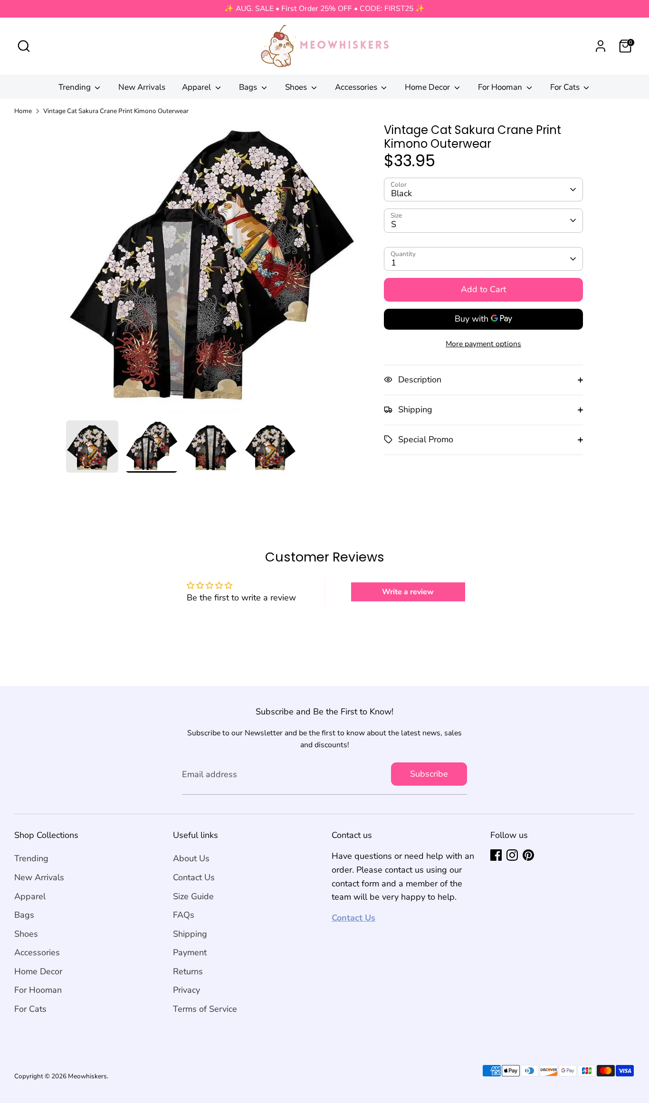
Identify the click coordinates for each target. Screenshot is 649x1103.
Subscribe (429, 774)
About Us (191, 858)
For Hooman (501, 87)
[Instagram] (512, 855)
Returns (188, 971)
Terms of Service (205, 1009)
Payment (190, 952)
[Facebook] (496, 855)
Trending (75, 87)
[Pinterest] (528, 855)
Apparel (197, 87)
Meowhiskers (87, 1076)
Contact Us (194, 877)
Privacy (186, 990)
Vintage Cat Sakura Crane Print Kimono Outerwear (116, 110)
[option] (211, 272)
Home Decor (428, 87)
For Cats (566, 87)
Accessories (357, 87)
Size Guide (193, 896)
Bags (249, 87)
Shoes (297, 87)
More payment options (483, 343)
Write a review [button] (408, 592)
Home (23, 110)
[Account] (600, 46)
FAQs (183, 915)
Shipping (190, 934)
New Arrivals (141, 87)
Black (401, 193)
